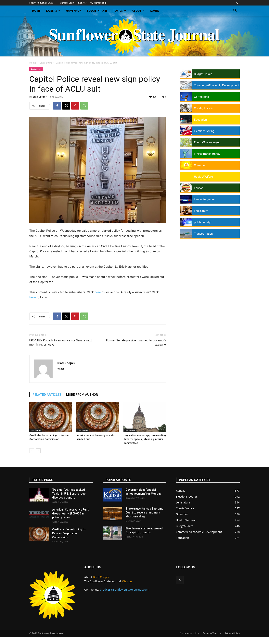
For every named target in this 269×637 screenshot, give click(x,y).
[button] (235, 11)
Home (36, 10)
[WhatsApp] (84, 106)
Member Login (67, 2)
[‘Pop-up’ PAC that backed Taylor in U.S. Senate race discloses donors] (39, 494)
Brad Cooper (39, 96)
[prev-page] (31, 450)
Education (200, 119)
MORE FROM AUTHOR (82, 394)
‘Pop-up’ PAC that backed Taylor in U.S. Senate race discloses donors (68, 493)
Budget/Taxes (97, 10)
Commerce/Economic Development (216, 85)
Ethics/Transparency (207, 153)
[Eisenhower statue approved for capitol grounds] (112, 533)
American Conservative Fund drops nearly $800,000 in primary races (70, 513)
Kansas (51, 10)
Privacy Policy (232, 633)
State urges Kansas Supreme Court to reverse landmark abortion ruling (144, 512)
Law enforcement (205, 199)
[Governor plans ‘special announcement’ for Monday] (112, 494)
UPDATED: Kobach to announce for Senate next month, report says (60, 342)
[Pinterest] (75, 106)
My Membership (98, 2)
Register (82, 2)
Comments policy (189, 633)
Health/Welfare (203, 176)
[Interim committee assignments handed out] (97, 417)
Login (154, 10)
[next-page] (38, 450)
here (98, 292)
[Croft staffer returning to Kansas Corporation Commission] (50, 417)
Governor (73, 10)
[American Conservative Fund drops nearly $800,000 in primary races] (39, 514)
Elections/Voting (204, 131)
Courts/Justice (203, 108)
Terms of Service (212, 633)
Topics (118, 10)
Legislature (46, 62)
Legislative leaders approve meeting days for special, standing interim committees (144, 439)
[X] (237, 3)
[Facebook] (57, 106)
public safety (202, 222)
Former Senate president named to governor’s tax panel (136, 342)
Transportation (203, 233)
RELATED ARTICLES (46, 394)
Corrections (201, 96)
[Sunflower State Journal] (134, 36)
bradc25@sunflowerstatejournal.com (124, 589)
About (136, 10)
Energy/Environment (207, 142)
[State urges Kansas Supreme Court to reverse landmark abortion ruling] (112, 513)
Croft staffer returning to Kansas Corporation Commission (68, 533)
